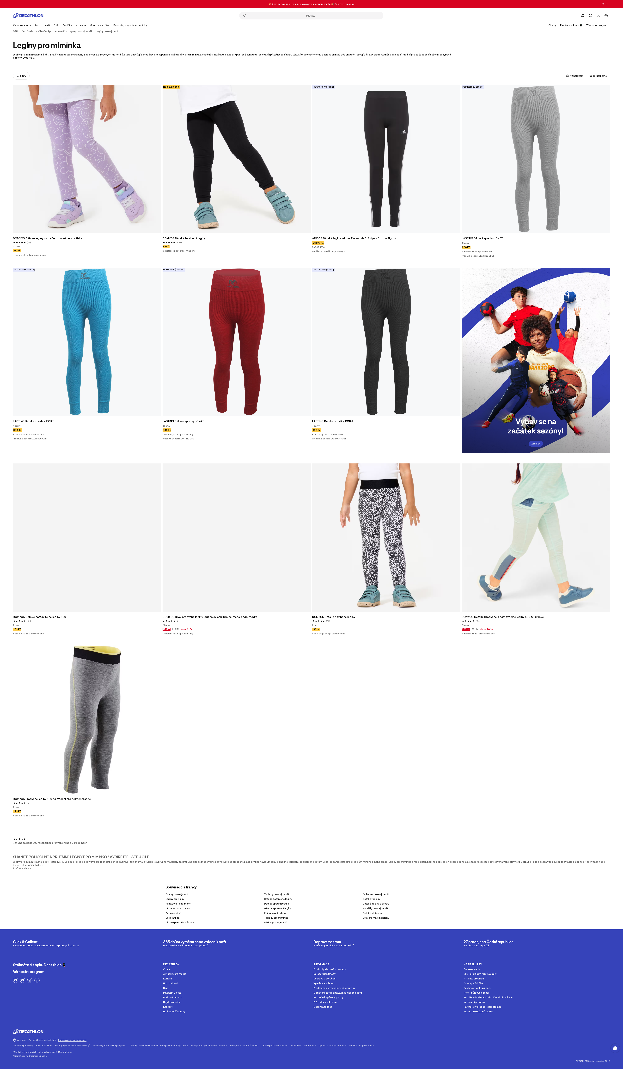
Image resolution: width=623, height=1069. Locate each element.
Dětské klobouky (372, 913)
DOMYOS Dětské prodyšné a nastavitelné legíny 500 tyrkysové (503, 617)
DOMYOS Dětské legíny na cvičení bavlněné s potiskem (49, 238)
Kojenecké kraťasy (275, 913)
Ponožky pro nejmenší (178, 903)
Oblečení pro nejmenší (376, 894)
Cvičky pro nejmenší (177, 894)
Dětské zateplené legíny (278, 899)
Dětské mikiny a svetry (376, 903)
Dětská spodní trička (177, 908)
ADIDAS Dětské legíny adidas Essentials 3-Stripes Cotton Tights (354, 238)
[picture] (87, 159)
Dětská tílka (172, 917)
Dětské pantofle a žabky (179, 922)
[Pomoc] (590, 15)
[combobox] (599, 76)
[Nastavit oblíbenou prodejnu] (583, 15)
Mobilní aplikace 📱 (571, 25)
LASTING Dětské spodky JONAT (482, 238)
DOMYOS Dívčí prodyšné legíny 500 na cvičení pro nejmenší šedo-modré (210, 617)
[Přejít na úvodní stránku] (28, 15)
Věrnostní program (597, 25)
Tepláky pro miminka (276, 917)
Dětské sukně (173, 913)
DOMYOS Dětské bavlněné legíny (184, 238)
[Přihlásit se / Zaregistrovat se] (598, 15)
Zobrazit (535, 444)
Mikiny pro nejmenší (275, 922)
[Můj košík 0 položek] (606, 15)
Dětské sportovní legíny (278, 908)
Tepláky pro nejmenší (276, 894)
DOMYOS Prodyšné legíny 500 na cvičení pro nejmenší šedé (52, 799)
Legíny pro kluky (174, 899)
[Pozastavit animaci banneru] (602, 3)
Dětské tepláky (371, 899)
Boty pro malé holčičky (376, 917)
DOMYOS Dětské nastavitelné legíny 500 (39, 617)
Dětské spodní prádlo (276, 903)
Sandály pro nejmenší (375, 908)
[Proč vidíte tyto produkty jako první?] (567, 76)
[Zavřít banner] (607, 3)
